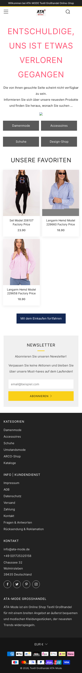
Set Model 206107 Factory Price (21, 222)
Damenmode (21, 125)
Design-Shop (59, 141)
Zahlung (9, 509)
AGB (7, 489)
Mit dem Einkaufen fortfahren (41, 318)
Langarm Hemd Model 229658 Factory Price (21, 291)
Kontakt (9, 516)
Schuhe (21, 141)
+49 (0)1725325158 (17, 556)
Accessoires (59, 125)
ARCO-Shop (12, 456)
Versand (9, 503)
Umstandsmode (15, 450)
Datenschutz (12, 496)
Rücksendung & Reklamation (24, 529)
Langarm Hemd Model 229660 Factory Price (60, 222)
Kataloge (10, 463)
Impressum (11, 483)
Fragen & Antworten (18, 522)
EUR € (38, 644)
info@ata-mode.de (17, 549)
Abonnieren (39, 396)
